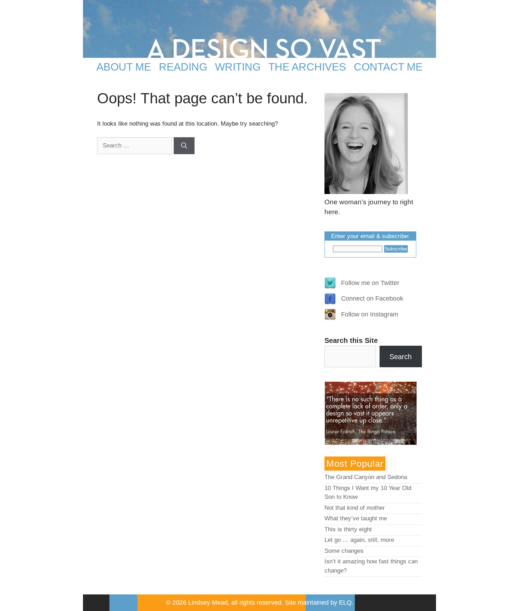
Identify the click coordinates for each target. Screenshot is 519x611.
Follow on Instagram (369, 314)
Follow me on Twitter (370, 282)
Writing (238, 67)
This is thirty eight (348, 529)
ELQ (345, 602)
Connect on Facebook (372, 298)
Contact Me (388, 67)
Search (400, 357)
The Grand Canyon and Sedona (365, 477)
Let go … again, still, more (359, 540)
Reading (183, 67)
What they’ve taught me (355, 518)
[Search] (184, 145)
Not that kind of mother (354, 507)
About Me (123, 67)
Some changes (344, 551)
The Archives (307, 67)
